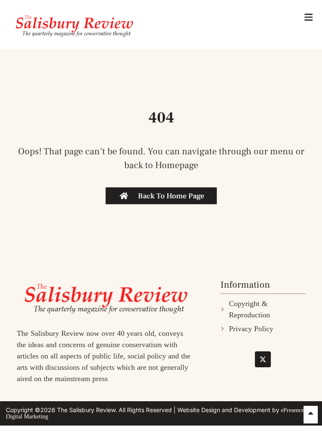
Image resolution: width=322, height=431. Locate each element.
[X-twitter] (263, 359)
